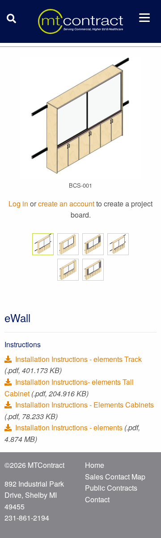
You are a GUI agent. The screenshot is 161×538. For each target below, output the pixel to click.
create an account (66, 203)
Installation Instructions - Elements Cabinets (83, 404)
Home (94, 465)
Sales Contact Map (115, 476)
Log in (18, 203)
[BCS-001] (80, 117)
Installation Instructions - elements (68, 427)
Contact (97, 499)
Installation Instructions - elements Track (77, 359)
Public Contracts (111, 488)
